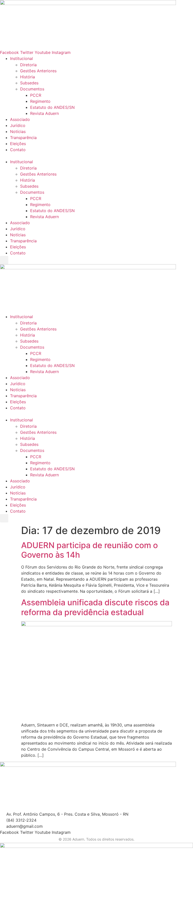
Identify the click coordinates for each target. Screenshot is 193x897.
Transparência (23, 137)
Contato (18, 149)
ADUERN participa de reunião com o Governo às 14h (89, 550)
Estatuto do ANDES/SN (52, 107)
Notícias (18, 131)
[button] (96, 156)
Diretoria (28, 64)
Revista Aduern (44, 113)
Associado (20, 119)
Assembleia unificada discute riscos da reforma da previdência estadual (95, 607)
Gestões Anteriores (38, 70)
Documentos (32, 88)
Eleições (18, 143)
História (27, 76)
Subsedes (29, 82)
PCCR (35, 95)
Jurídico (17, 125)
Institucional (21, 58)
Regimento (40, 101)
